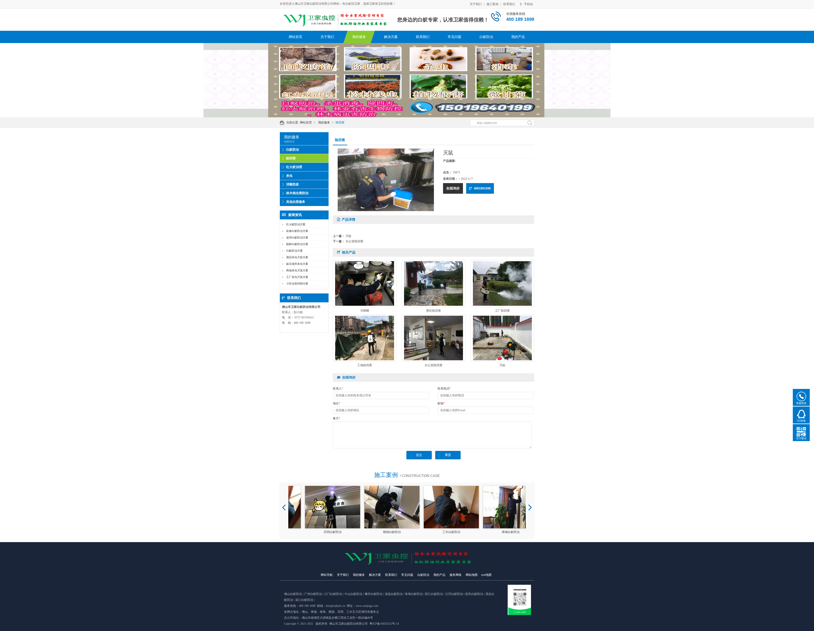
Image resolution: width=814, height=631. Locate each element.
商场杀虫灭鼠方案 (297, 270)
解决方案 (391, 37)
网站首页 (295, 37)
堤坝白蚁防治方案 (297, 237)
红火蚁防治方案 (295, 224)
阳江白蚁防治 (434, 594)
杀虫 (289, 175)
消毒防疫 (292, 184)
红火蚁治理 (294, 167)
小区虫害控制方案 (297, 283)
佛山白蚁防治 (293, 594)
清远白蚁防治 (394, 594)
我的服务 (359, 37)
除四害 (340, 122)
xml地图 (486, 574)
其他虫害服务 (295, 201)
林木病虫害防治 (297, 193)
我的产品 (518, 37)
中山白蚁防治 (353, 594)
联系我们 (509, 4)
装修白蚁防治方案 (297, 231)
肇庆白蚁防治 (373, 594)
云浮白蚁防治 (454, 594)
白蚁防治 (486, 37)
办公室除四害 (354, 241)
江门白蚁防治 (333, 594)
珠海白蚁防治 (414, 594)
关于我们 (476, 4)
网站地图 (472, 574)
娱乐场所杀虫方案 (297, 263)
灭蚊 (348, 236)
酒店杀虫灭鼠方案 (297, 257)
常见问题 (454, 37)
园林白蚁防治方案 (297, 244)
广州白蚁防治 (313, 594)
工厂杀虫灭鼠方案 (297, 277)
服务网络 (455, 574)
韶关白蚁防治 (474, 594)
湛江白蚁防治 (304, 600)
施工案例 (492, 4)
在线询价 (453, 188)
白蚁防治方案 (294, 250)
